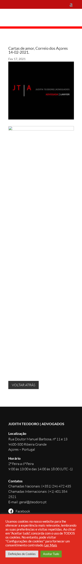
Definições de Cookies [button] (22, 554)
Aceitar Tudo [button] (51, 554)
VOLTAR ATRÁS (23, 385)
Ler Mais (50, 545)
